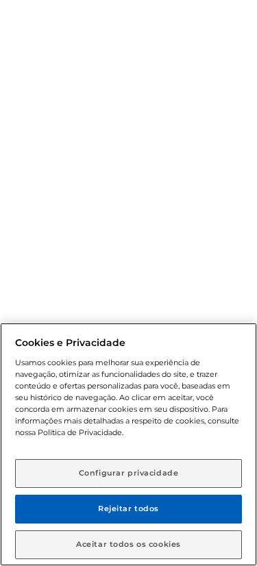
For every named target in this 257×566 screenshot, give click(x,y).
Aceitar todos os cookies (128, 544)
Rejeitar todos (128, 508)
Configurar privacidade (129, 473)
